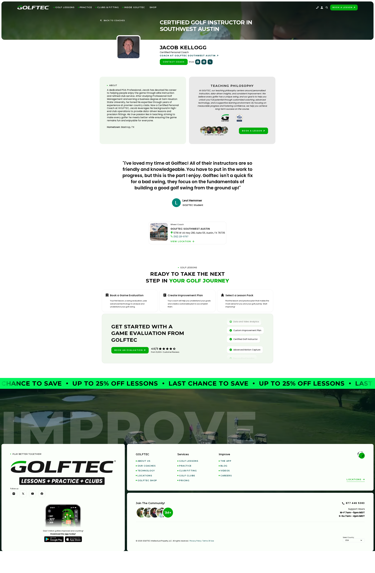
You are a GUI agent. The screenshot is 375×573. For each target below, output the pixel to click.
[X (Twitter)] (23, 493)
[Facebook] (41, 493)
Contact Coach (174, 62)
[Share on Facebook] (197, 61)
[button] (64, 7)
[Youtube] (32, 493)
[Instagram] (13, 493)
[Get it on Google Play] (54, 539)
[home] (33, 7)
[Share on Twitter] (210, 61)
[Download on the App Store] (73, 539)
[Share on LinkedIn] (203, 61)
